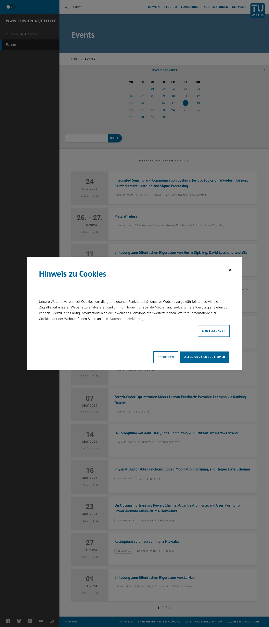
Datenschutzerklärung (127, 319)
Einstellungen (214, 330)
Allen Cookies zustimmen (204, 356)
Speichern (166, 357)
